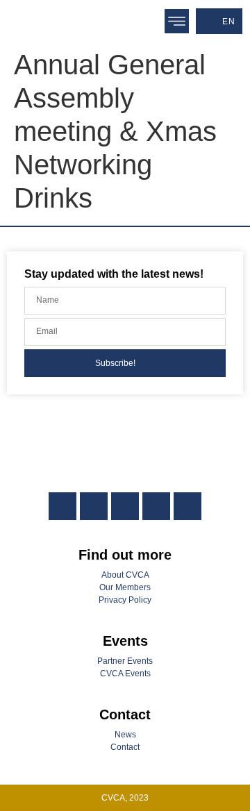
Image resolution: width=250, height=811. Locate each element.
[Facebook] (94, 506)
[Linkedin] (62, 506)
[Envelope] (187, 506)
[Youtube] (156, 506)
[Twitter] (125, 506)
